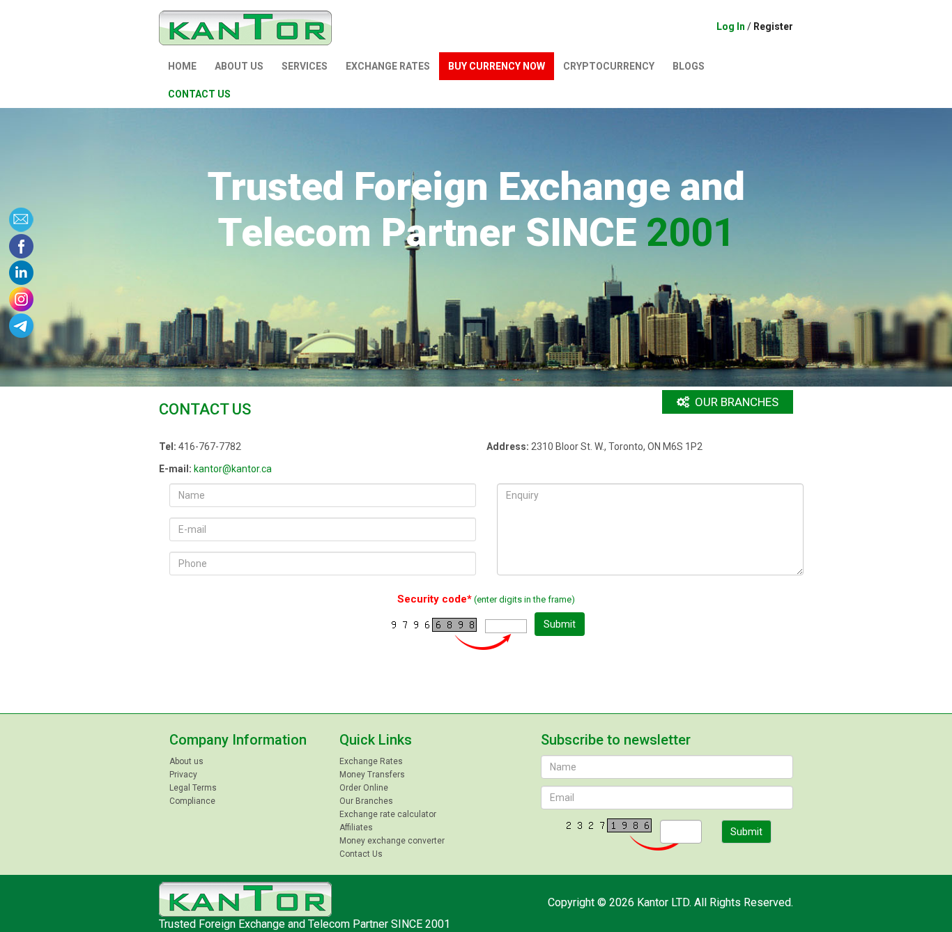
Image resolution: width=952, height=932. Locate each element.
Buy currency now (496, 66)
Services (305, 66)
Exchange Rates (388, 66)
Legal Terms (193, 788)
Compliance (192, 801)
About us (239, 66)
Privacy (183, 774)
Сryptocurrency (608, 66)
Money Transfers (372, 774)
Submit (560, 624)
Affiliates (356, 827)
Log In (730, 26)
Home (182, 66)
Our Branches (366, 801)
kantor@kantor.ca (233, 468)
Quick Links (375, 739)
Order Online (363, 788)
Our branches (735, 402)
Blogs (689, 66)
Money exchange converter (392, 841)
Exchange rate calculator (387, 814)
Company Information (238, 739)
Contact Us (199, 94)
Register (773, 26)
